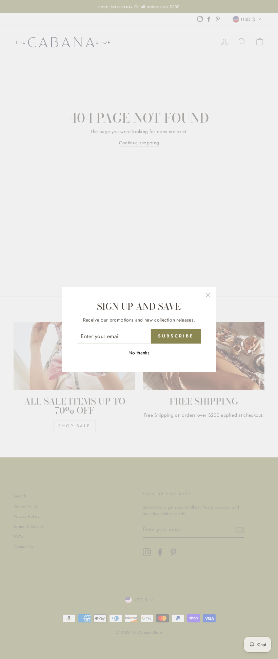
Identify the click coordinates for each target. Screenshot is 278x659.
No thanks (139, 352)
